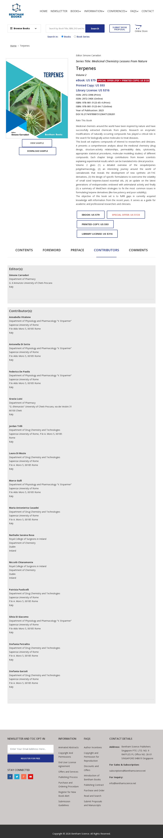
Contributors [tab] (106, 250)
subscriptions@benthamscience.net (127, 770)
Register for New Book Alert (67, 793)
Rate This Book (84, 120)
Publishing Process (68, 777)
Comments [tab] (138, 250)
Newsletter (59, 11)
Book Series (83, 36)
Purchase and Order (94, 790)
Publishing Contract (94, 784)
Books (75, 11)
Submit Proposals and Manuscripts (93, 803)
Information (93, 11)
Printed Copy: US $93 (95, 224)
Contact (148, 11)
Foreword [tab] (52, 250)
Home (43, 11)
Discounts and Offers (91, 768)
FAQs (133, 11)
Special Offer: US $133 (126, 214)
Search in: (52, 36)
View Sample (37, 143)
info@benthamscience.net (122, 783)
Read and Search (92, 795)
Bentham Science (80, 833)
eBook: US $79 (90, 214)
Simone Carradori (92, 55)
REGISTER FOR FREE (30, 758)
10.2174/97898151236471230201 (98, 114)
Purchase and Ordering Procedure (68, 784)
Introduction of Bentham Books (92, 777)
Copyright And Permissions (65, 754)
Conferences (116, 11)
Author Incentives (93, 747)
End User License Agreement (67, 764)
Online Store (141, 31)
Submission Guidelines (64, 803)
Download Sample (37, 151)
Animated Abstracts (68, 747)
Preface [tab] (77, 250)
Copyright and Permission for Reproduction (91, 756)
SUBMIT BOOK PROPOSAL (120, 28)
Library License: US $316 (97, 233)
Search (95, 28)
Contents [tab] (24, 250)
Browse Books (22, 28)
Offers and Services (68, 771)
